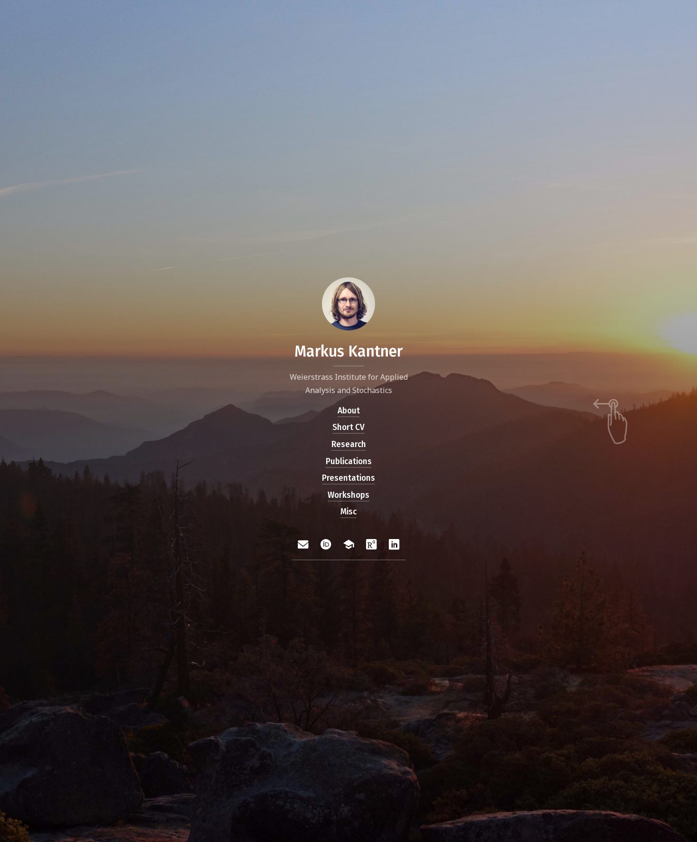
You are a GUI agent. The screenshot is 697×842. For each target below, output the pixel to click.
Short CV (348, 428)
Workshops (348, 495)
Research (348, 444)
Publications (349, 462)
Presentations (348, 479)
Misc (348, 512)
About (349, 411)
